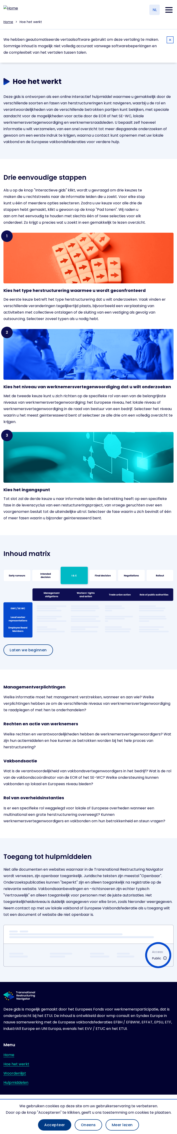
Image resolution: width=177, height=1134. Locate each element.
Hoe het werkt (16, 1064)
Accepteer (54, 1125)
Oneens (88, 1125)
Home (8, 22)
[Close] (170, 40)
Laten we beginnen (28, 650)
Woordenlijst (14, 1073)
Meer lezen (122, 1125)
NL (155, 9)
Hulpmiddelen (15, 1082)
